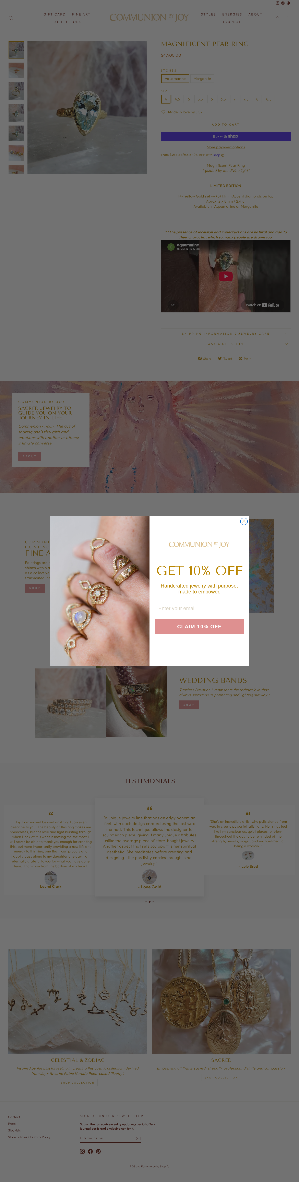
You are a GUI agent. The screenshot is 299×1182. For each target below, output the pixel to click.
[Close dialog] (244, 521)
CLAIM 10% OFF (199, 626)
